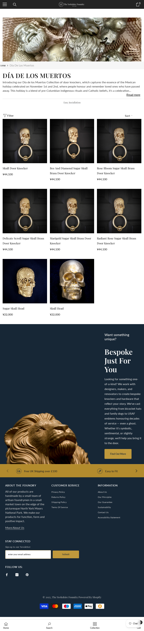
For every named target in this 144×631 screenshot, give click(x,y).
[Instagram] (17, 574)
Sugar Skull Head (13, 308)
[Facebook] (7, 574)
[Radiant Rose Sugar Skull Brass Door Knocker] (119, 211)
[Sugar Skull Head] (25, 281)
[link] (72, 57)
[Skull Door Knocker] (25, 141)
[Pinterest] (27, 574)
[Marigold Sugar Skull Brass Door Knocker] (72, 211)
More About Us (14, 527)
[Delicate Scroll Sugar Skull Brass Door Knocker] (25, 211)
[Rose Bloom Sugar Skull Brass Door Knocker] (119, 141)
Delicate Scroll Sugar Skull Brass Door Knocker (23, 240)
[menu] (5, 4)
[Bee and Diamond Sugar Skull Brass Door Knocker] (72, 141)
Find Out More (118, 453)
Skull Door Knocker (15, 168)
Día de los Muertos (22, 65)
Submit (66, 554)
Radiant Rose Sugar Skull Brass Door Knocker (116, 240)
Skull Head (57, 308)
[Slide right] (136, 471)
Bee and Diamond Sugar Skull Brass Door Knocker (69, 170)
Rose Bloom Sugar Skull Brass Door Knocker (116, 170)
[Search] (15, 4)
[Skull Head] (72, 281)
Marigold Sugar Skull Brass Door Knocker (70, 240)
